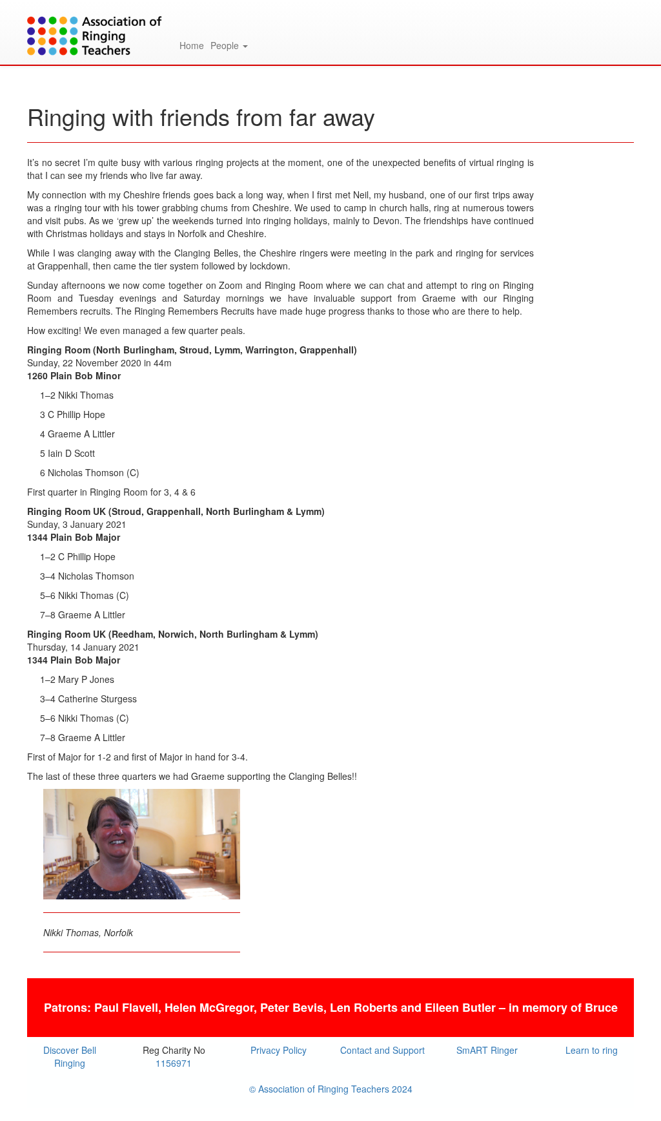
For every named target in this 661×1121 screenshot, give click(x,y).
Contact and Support (382, 1049)
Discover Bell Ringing (69, 1056)
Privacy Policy (278, 1049)
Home (191, 45)
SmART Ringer (487, 1049)
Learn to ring (591, 1049)
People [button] (225, 45)
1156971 (174, 1062)
